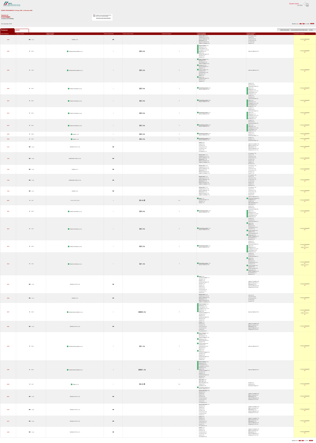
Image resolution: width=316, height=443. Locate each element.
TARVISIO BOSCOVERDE (74, 51)
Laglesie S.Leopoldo (203, 43)
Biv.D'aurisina (201, 62)
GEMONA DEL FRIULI (73, 158)
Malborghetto (201, 40)
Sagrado (250, 231)
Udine (200, 52)
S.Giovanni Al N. (202, 72)
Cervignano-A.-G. (202, 49)
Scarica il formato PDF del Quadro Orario (299, 29)
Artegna (200, 280)
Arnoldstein (250, 199)
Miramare (201, 60)
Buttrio (200, 75)
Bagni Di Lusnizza (202, 41)
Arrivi (18, 30)
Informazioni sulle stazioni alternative (103, 18)
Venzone (200, 55)
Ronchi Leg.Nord (202, 66)
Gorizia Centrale (202, 69)
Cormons (201, 70)
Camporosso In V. (202, 37)
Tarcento (200, 279)
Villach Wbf (250, 204)
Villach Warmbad (251, 202)
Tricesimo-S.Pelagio (203, 277)
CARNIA (73, 39)
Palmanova (201, 51)
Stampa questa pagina (284, 29)
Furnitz (249, 201)
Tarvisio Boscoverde (252, 198)
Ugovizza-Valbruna (202, 38)
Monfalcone (201, 47)
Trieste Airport (201, 48)
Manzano (201, 73)
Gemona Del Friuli (202, 54)
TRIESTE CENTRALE (74, 88)
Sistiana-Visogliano (202, 63)
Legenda (311, 29)
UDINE (74, 134)
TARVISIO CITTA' (73, 146)
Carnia (200, 57)
